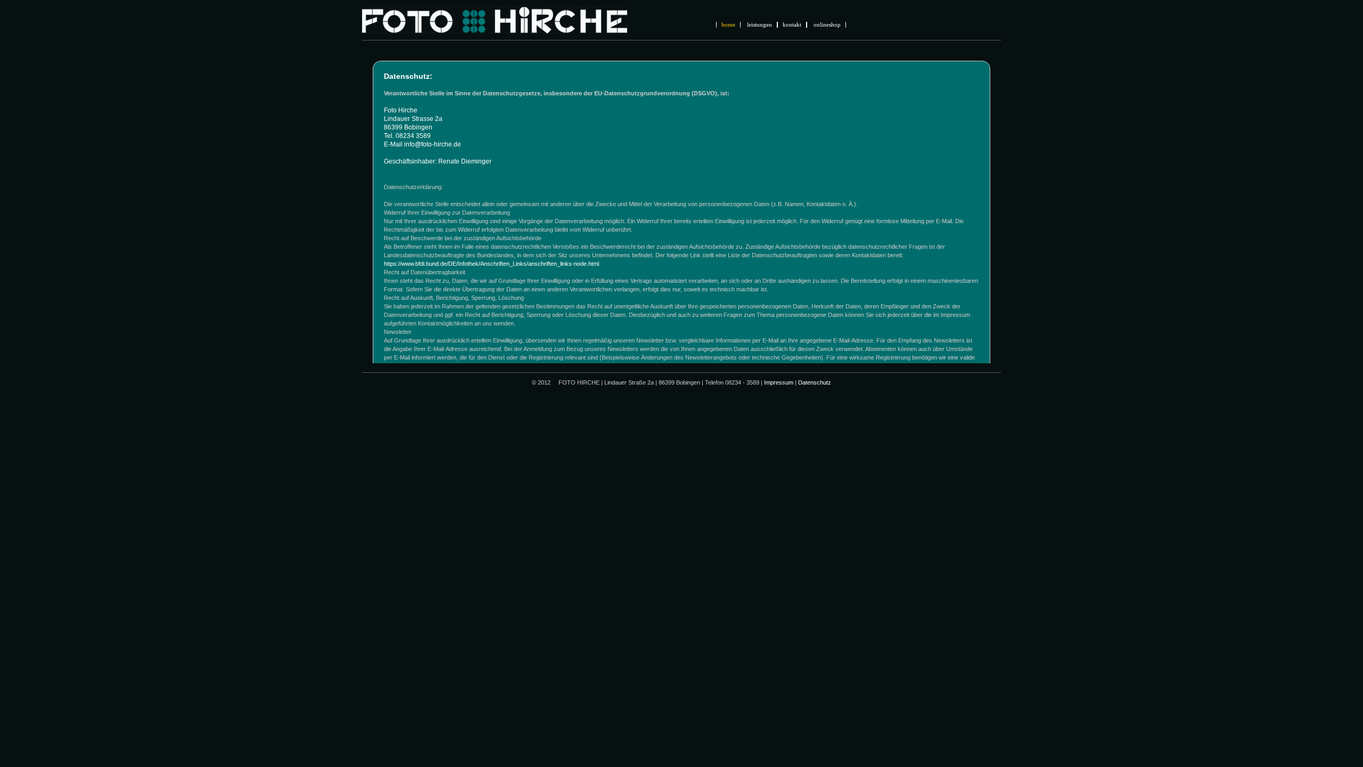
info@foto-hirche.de (432, 144)
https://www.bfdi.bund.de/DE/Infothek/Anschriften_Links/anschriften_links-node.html (491, 263)
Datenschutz (814, 382)
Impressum (778, 382)
